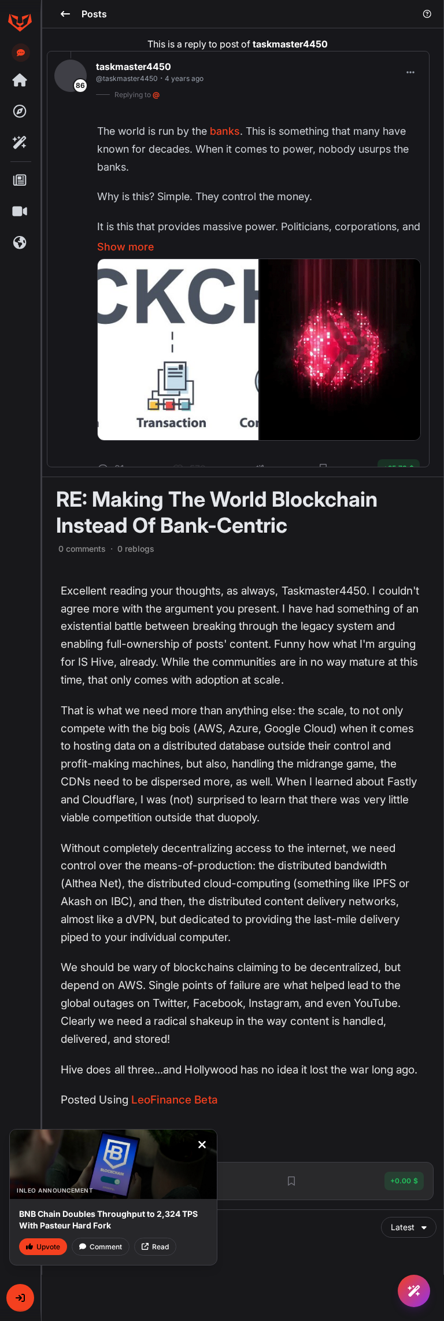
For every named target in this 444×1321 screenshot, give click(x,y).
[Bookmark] (291, 1181)
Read (160, 1246)
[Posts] (20, 180)
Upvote (48, 1246)
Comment (106, 1246)
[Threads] (20, 80)
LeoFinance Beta (174, 1099)
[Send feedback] (21, 52)
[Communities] (20, 243)
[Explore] (20, 112)
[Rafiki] (20, 143)
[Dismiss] (201, 1144)
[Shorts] (20, 212)
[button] (20, 1298)
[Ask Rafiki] (414, 1291)
